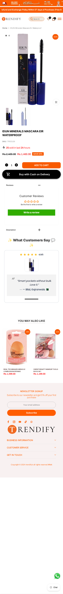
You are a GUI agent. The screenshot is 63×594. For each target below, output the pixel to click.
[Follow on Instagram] (14, 421)
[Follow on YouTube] (20, 421)
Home (4, 28)
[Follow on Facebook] (8, 421)
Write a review (31, 212)
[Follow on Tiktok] (25, 421)
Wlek (50, 465)
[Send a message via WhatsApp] (57, 576)
